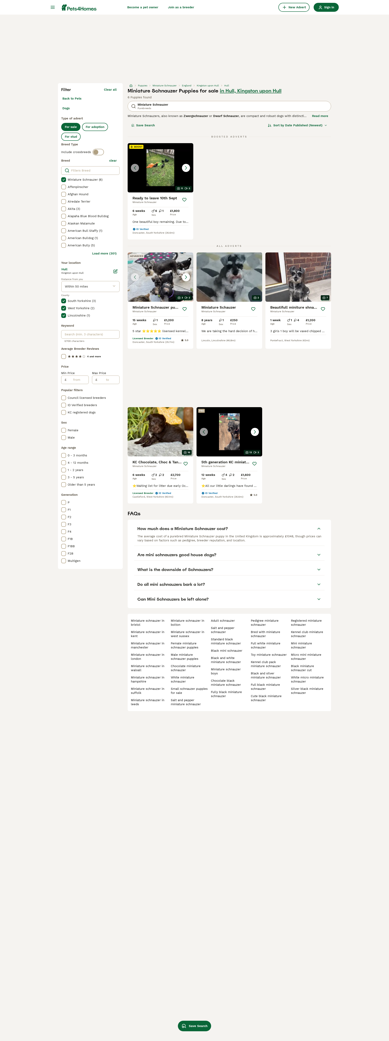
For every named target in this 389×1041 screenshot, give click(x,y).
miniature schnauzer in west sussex (187, 634)
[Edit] (115, 271)
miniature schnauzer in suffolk (147, 691)
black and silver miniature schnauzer (266, 675)
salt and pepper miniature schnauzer (186, 702)
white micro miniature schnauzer (307, 679)
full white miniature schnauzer (265, 645)
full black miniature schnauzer (265, 687)
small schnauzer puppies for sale (189, 691)
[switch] (98, 152)
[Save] (184, 200)
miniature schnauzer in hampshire (147, 679)
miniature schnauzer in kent (147, 634)
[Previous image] (135, 168)
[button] (160, 167)
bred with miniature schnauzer (265, 634)
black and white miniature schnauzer (226, 660)
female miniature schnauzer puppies (184, 645)
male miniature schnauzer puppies (184, 657)
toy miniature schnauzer (269, 655)
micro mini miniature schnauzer (306, 657)
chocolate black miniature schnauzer (226, 683)
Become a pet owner (142, 7)
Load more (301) (104, 253)
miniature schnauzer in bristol (147, 623)
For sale (71, 127)
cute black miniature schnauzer (266, 698)
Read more (320, 116)
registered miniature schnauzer (306, 623)
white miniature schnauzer (182, 679)
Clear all (110, 89)
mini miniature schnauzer (301, 645)
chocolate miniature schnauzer (186, 668)
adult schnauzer (223, 620)
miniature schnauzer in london (147, 657)
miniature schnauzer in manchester (147, 645)
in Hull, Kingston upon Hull (250, 91)
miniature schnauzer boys (226, 671)
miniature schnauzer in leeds (147, 702)
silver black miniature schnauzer (307, 691)
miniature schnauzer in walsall (147, 668)
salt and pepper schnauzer (222, 630)
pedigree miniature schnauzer (265, 623)
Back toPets (71, 98)
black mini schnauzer (226, 651)
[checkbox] (64, 180)
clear (113, 160)
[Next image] (186, 168)
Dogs (66, 108)
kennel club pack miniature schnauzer (266, 664)
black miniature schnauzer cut (302, 668)
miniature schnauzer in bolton (187, 623)
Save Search (145, 125)
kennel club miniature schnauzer (307, 634)
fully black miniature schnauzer (226, 694)
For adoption (95, 127)
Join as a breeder (181, 7)
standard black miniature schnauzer (226, 641)
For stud (71, 136)
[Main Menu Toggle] (53, 7)
